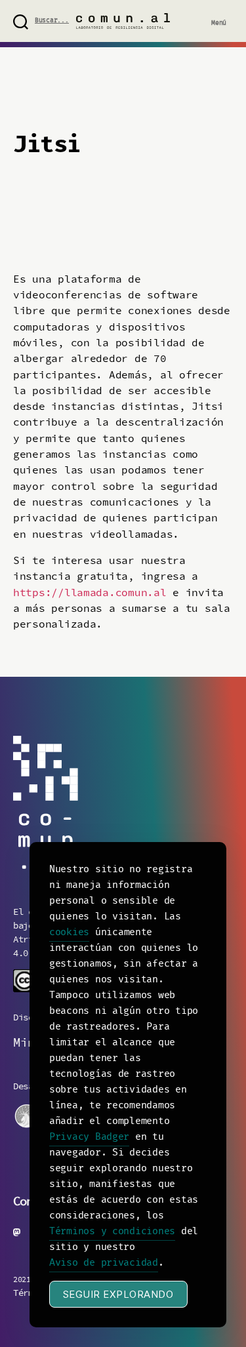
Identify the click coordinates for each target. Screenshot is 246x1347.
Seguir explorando (118, 1294)
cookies (69, 932)
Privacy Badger (89, 1137)
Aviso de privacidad (103, 1263)
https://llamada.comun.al (90, 593)
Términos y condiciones (112, 1231)
